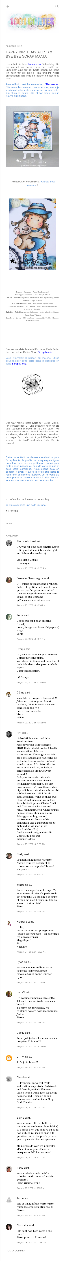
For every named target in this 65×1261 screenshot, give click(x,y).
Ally (19, 732)
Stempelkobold (26, 541)
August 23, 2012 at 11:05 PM (31, 844)
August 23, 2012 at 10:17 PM (31, 639)
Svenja (21, 649)
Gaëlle (20, 1032)
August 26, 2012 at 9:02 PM (31, 1157)
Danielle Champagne (30, 578)
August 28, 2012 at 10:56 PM (31, 1242)
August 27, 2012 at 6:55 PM (30, 1188)
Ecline (20, 1117)
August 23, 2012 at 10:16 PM (31, 605)
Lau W (21, 992)
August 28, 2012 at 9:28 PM (31, 1215)
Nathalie (22, 921)
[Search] (57, 5)
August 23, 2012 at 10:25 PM (31, 682)
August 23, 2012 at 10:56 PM (31, 722)
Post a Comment (16, 1250)
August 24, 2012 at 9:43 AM (31, 911)
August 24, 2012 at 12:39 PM (31, 1046)
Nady (20, 854)
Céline (20, 692)
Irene (20, 1167)
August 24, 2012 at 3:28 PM (31, 1067)
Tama (20, 1198)
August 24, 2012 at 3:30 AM (31, 874)
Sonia (20, 615)
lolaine (21, 884)
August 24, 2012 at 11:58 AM (31, 1022)
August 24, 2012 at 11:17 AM (31, 982)
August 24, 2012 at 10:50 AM (31, 951)
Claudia (21, 1077)
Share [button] (9, 523)
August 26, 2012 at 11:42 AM (31, 1107)
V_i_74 (21, 1056)
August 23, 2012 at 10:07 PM (31, 568)
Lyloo (20, 962)
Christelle (22, 1225)
